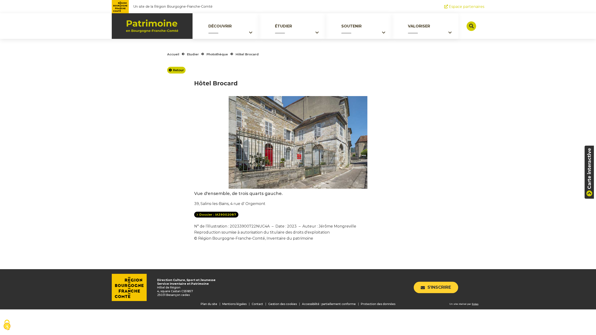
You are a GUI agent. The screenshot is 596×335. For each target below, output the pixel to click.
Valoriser (419, 26)
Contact (257, 304)
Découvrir (220, 26)
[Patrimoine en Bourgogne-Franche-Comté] (152, 26)
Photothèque (217, 54)
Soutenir (351, 26)
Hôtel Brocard (247, 54)
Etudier (193, 54)
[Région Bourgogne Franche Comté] (120, 6)
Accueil (173, 54)
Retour (178, 70)
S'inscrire (439, 287)
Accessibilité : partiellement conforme (329, 304)
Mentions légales (234, 304)
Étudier (283, 26)
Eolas (475, 303)
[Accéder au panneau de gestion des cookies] (7, 325)
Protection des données (378, 304)
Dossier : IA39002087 (217, 214)
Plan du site (209, 304)
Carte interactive (589, 168)
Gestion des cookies (282, 304)
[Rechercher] (471, 26)
